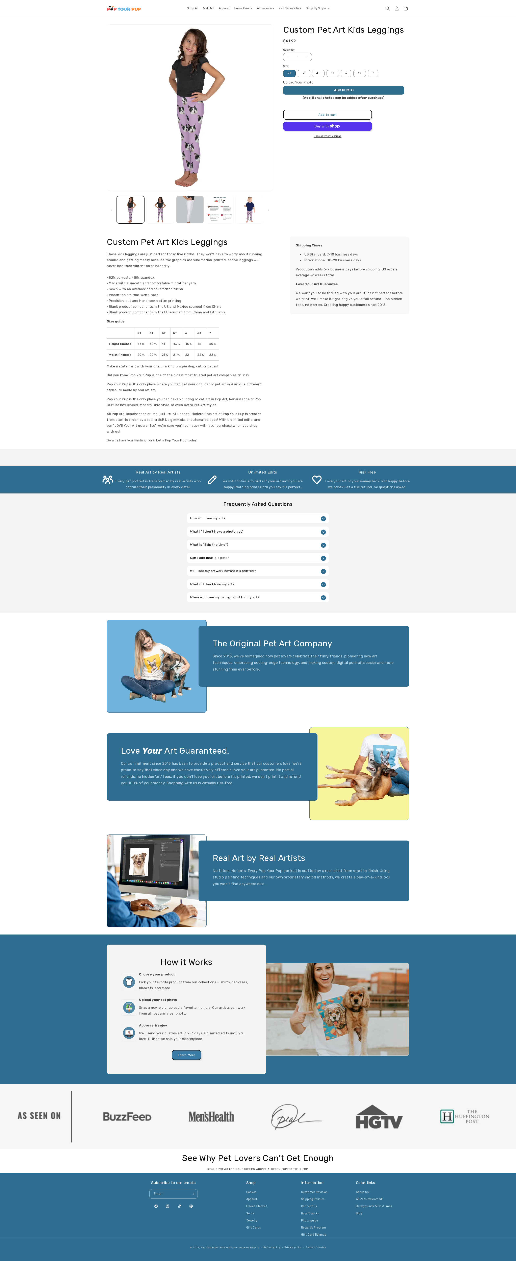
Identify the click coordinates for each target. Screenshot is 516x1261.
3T (304, 73)
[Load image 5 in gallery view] (249, 209)
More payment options (327, 136)
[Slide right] (268, 209)
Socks (250, 1213)
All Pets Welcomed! (369, 1199)
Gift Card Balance (313, 1234)
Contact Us (309, 1206)
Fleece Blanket (256, 1206)
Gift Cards (253, 1227)
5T (333, 73)
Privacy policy (293, 1247)
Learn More (186, 1055)
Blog (359, 1213)
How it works (310, 1213)
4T (318, 73)
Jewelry (252, 1220)
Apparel (251, 1199)
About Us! (362, 1192)
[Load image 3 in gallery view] (190, 209)
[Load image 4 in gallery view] (219, 209)
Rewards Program (313, 1227)
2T (289, 73)
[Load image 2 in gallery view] (160, 209)
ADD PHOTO (344, 90)
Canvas (251, 1192)
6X (360, 73)
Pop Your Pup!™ (210, 1247)
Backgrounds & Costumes (374, 1206)
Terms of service (316, 1247)
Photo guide (309, 1220)
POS (222, 1247)
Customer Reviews (314, 1192)
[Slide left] (111, 209)
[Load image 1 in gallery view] (130, 209)
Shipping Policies (313, 1199)
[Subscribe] (193, 1194)
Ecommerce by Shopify (245, 1247)
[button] (317, 8)
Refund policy (271, 1247)
